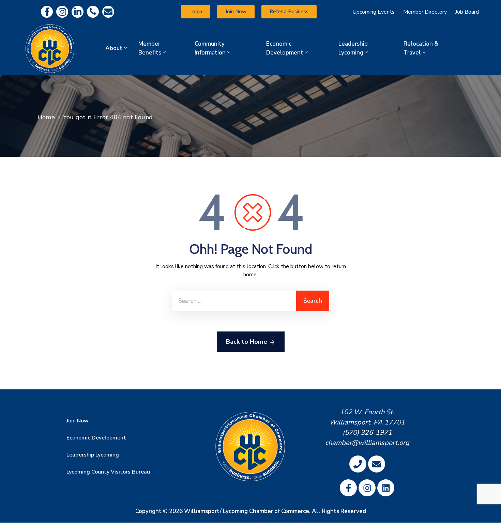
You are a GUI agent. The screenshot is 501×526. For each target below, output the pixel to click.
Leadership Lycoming (353, 48)
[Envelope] (108, 12)
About (113, 48)
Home (46, 117)
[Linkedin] (78, 12)
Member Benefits (149, 48)
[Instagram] (62, 12)
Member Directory (425, 12)
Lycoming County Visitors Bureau (108, 472)
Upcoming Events (373, 12)
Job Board (467, 12)
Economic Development (284, 48)
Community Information (210, 48)
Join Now (77, 420)
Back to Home (246, 342)
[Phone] (93, 12)
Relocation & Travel (421, 48)
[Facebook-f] (47, 12)
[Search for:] (234, 301)
